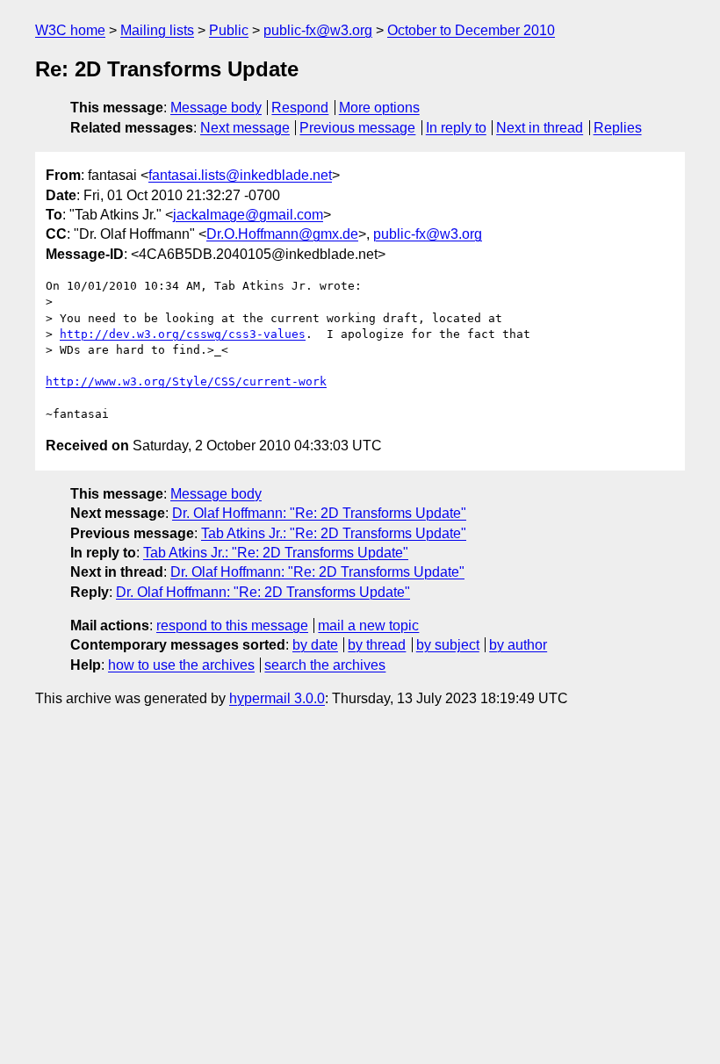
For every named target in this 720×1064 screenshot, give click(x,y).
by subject (447, 644)
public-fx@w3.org (317, 30)
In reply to (456, 127)
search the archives (324, 665)
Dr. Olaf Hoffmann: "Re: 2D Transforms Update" (319, 513)
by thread (377, 644)
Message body (216, 107)
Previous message (357, 127)
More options (379, 107)
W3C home (70, 30)
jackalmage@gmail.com (248, 214)
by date (315, 644)
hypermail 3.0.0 (277, 698)
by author (518, 644)
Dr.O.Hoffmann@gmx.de (282, 233)
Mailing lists (157, 30)
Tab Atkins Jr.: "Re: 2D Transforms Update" (333, 533)
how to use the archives (181, 665)
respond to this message (232, 625)
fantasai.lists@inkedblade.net (240, 175)
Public (228, 30)
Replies (618, 127)
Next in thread (539, 127)
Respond (299, 107)
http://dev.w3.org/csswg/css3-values (183, 334)
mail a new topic (368, 625)
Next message (245, 127)
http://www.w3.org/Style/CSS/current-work (186, 381)
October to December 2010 (471, 30)
